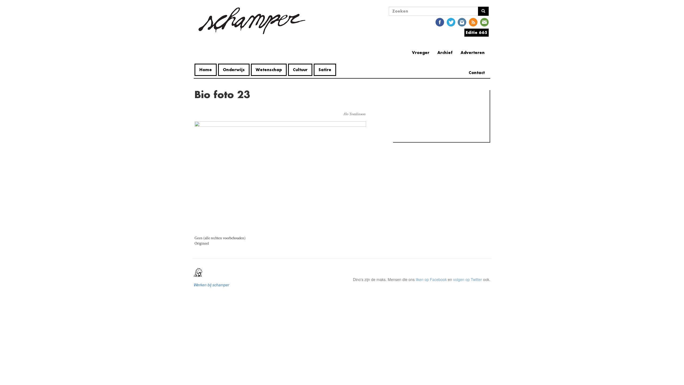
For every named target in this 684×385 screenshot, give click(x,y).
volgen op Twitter (467, 279)
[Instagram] (462, 21)
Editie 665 (476, 32)
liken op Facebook (431, 279)
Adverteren (473, 52)
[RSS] (473, 21)
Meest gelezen (411, 106)
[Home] (252, 20)
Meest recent (441, 106)
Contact (477, 72)
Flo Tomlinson (354, 114)
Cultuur (300, 69)
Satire (324, 69)
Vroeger (420, 52)
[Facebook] (440, 21)
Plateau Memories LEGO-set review (433, 136)
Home (205, 69)
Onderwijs (234, 69)
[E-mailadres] (484, 21)
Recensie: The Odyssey (423, 117)
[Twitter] (451, 21)
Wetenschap (269, 69)
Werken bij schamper (211, 284)
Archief (445, 52)
